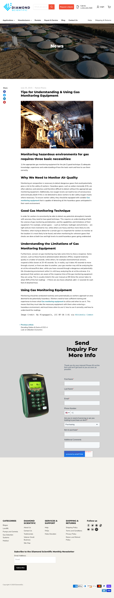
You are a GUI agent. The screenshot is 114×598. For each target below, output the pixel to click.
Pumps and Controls (10, 531)
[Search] (52, 6)
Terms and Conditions (74, 531)
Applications (8, 20)
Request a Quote (66, 7)
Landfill (5, 528)
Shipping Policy (71, 527)
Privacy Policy (71, 534)
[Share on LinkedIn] (4, 98)
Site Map (27, 543)
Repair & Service (51, 20)
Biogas (5, 525)
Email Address (20, 555)
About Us (27, 527)
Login (102, 7)
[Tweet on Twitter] (4, 95)
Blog (63, 20)
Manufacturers (24, 20)
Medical (6, 541)
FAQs (47, 531)
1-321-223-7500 (86, 8)
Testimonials (28, 534)
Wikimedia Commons (84, 315)
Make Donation (50, 534)
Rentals (38, 20)
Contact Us (73, 20)
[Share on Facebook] (4, 91)
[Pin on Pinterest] (4, 102)
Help (90, 20)
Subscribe (20, 568)
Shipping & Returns (103, 20)
